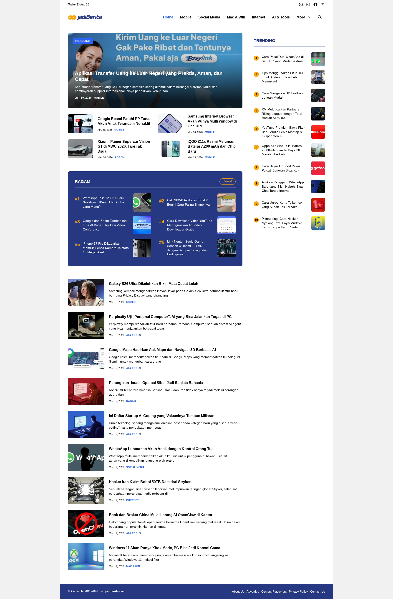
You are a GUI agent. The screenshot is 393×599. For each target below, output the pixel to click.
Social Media (209, 17)
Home (168, 17)
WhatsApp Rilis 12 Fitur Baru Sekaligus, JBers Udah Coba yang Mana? (103, 202)
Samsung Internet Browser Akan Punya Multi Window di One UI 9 (212, 121)
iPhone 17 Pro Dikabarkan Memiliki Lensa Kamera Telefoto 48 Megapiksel (106, 248)
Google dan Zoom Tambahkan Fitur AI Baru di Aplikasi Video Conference (105, 225)
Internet (258, 17)
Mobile (185, 17)
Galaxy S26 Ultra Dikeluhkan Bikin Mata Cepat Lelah (153, 284)
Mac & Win (236, 17)
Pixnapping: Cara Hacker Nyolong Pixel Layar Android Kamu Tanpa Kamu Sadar (282, 223)
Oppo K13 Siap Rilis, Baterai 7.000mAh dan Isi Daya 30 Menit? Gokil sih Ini (282, 150)
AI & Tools (281, 17)
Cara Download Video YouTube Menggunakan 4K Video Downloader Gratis (189, 225)
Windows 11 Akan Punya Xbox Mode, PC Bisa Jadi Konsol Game (164, 548)
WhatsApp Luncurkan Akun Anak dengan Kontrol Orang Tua (161, 449)
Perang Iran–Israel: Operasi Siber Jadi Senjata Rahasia (156, 383)
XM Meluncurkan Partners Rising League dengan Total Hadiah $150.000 (282, 114)
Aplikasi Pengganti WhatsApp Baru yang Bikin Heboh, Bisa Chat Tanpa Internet (283, 186)
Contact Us (317, 591)
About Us (238, 591)
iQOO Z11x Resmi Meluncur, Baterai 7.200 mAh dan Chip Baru (212, 146)
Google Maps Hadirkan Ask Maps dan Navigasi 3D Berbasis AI (162, 350)
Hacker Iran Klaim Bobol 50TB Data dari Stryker (150, 482)
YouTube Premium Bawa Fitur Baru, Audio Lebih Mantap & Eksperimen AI (283, 132)
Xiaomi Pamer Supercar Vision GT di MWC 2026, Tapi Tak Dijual (124, 146)
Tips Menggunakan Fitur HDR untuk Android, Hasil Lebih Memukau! (283, 77)
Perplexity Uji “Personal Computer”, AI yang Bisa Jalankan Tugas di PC (170, 317)
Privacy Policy (298, 591)
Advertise (253, 591)
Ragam (119, 157)
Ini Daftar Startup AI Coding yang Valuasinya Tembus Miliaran (161, 416)
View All (227, 181)
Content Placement (274, 591)
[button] (320, 17)
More (301, 17)
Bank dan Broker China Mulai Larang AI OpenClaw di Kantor (160, 515)
